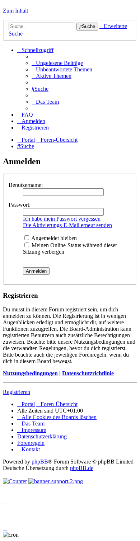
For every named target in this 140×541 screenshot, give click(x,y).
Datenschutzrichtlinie (88, 373)
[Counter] (15, 481)
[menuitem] (57, 63)
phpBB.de (81, 468)
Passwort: (20, 205)
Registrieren (16, 392)
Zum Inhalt (15, 11)
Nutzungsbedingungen (30, 373)
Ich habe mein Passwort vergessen (62, 219)
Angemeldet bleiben (53, 238)
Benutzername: (26, 185)
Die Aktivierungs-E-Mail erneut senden (67, 225)
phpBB (40, 461)
